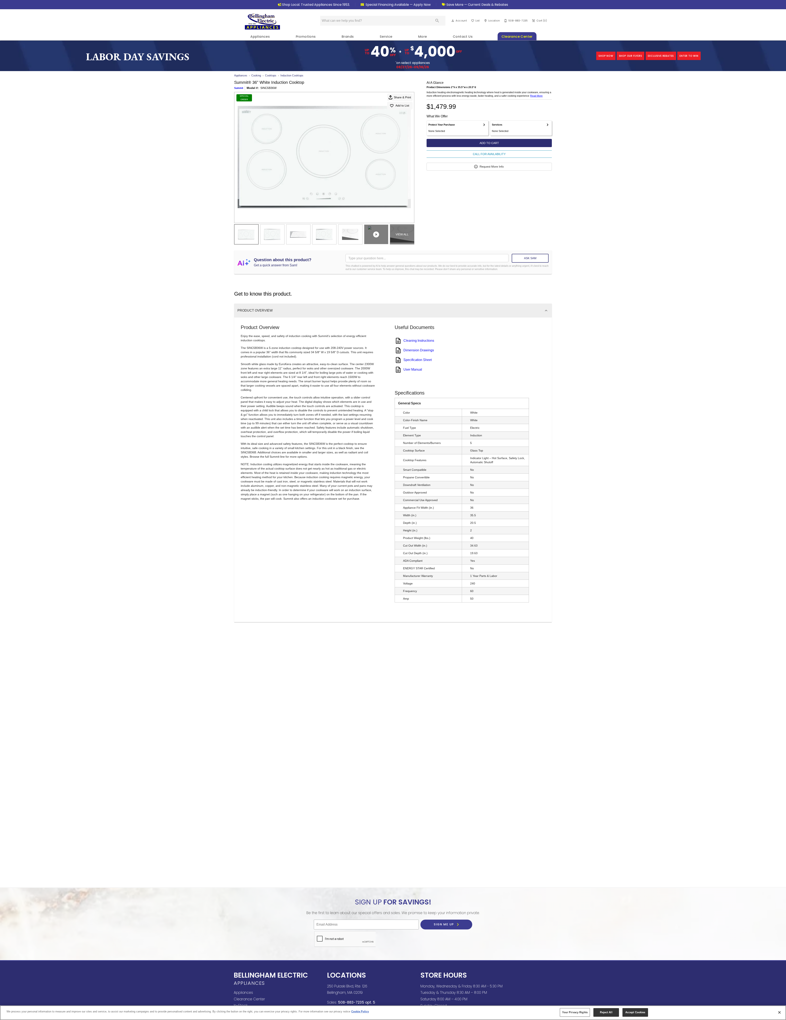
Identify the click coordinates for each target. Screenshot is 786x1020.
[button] (452, 20)
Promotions (306, 36)
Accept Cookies (635, 1012)
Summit (238, 88)
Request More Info (492, 166)
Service (386, 36)
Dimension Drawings (418, 350)
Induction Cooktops (291, 75)
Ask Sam (530, 258)
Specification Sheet (417, 360)
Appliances (260, 36)
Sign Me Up (444, 924)
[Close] (779, 1012)
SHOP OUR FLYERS (630, 56)
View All (402, 234)
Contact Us (463, 36)
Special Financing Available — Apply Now (398, 4)
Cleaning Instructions (418, 340)
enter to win (689, 56)
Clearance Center (516, 36)
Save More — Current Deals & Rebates (477, 4)
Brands (348, 36)
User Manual (412, 369)
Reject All (606, 1012)
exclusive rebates (661, 56)
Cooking (256, 75)
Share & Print (402, 97)
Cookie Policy (360, 1011)
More (422, 36)
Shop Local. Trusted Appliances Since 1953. (316, 4)
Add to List (402, 105)
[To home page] (262, 21)
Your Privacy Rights (575, 1012)
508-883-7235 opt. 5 (356, 1002)
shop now (606, 56)
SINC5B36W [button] (268, 88)
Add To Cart (489, 143)
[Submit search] (437, 20)
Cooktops (270, 75)
